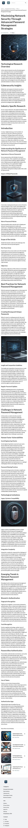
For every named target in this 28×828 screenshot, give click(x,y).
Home (2, 8)
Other (17, 8)
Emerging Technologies (10, 8)
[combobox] (18, 3)
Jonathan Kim (5, 32)
